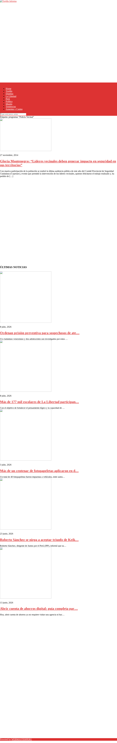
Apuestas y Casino (14, 109)
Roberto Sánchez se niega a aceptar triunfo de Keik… (39, 540)
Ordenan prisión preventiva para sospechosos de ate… (39, 333)
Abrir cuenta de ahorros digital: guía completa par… (39, 608)
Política (9, 101)
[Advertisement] (58, 23)
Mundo (9, 104)
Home (8, 88)
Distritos (9, 94)
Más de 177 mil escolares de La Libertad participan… (39, 402)
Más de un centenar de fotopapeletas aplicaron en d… (39, 471)
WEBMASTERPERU (21, 739)
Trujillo (9, 91)
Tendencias (11, 106)
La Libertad (11, 96)
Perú (8, 99)
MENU (3, 84)
